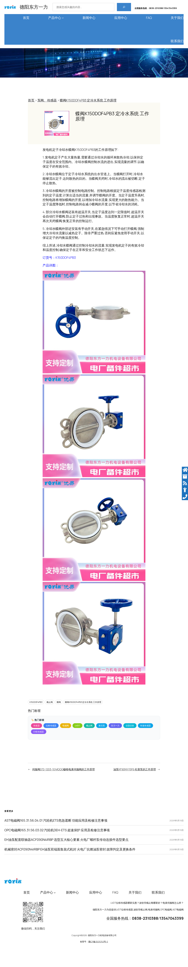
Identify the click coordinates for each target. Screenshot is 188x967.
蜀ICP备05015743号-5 (98, 941)
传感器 (36, 725)
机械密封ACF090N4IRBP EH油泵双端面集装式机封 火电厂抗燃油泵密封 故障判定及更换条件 (69, 849)
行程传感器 (38, 731)
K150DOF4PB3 (36, 702)
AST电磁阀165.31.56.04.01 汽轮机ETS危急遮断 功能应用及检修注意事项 (55, 820)
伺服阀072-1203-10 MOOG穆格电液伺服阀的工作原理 (63, 769)
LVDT (77, 725)
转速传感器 (145, 725)
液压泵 (102, 725)
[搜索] (124, 7)
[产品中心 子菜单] (63, 18)
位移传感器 (51, 725)
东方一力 (115, 725)
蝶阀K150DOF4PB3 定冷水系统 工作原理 (83, 702)
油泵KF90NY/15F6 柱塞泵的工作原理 (134, 769)
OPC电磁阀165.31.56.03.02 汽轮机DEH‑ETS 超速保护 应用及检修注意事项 (57, 830)
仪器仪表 (130, 725)
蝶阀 (59, 702)
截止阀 (50, 702)
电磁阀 (65, 725)
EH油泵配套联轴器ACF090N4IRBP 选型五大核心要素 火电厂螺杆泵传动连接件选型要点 (66, 840)
